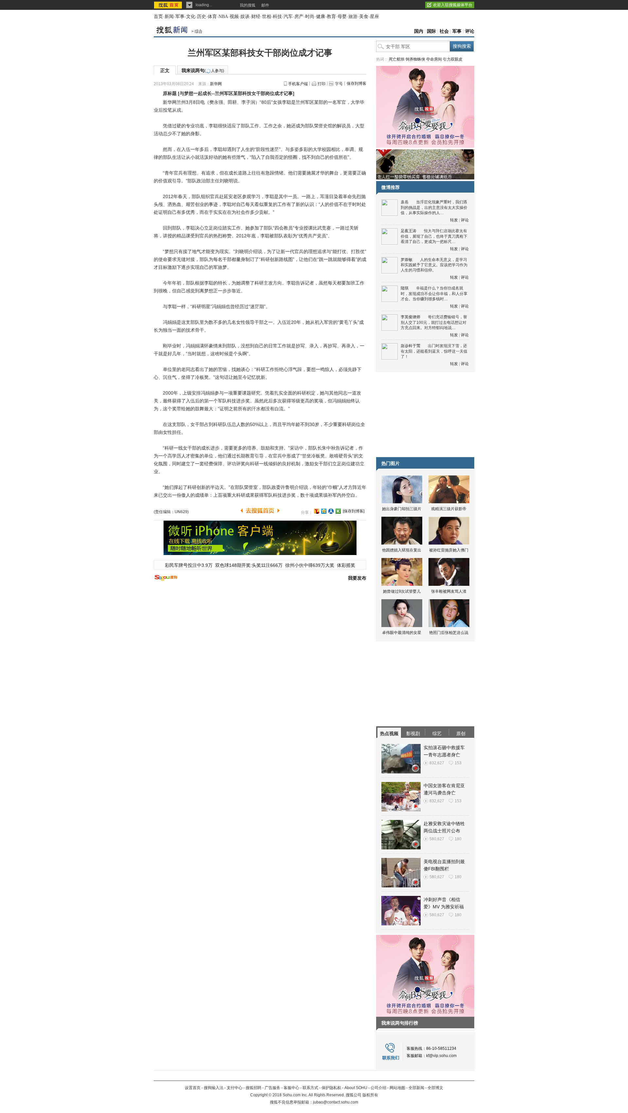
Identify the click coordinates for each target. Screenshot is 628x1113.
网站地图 (397, 1087)
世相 (266, 16)
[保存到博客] (353, 511)
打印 (321, 84)
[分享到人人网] (331, 511)
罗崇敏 (406, 259)
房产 (299, 16)
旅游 (353, 16)
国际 (431, 31)
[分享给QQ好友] (323, 511)
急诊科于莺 (410, 345)
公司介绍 (378, 1087)
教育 (331, 16)
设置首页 (193, 1087)
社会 (444, 31)
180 (458, 839)
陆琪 (405, 288)
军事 (179, 16)
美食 (363, 16)
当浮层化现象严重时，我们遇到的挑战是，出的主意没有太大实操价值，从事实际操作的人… (434, 207)
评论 (469, 31)
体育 (212, 16)
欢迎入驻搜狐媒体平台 (452, 5)
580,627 (436, 839)
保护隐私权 (331, 1087)
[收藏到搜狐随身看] (338, 511)
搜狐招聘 (253, 1087)
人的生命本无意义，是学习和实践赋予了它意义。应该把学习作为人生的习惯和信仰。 (434, 265)
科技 (277, 16)
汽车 (288, 16)
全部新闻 (416, 1087)
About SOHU (355, 1087)
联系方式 (310, 1087)
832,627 (436, 763)
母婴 (342, 16)
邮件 (265, 5)
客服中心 (291, 1087)
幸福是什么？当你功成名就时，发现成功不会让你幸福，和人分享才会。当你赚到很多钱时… (434, 293)
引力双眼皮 (452, 59)
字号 (339, 84)
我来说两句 (203, 70)
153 (458, 763)
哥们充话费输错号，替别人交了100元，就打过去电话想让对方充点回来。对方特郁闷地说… (434, 322)
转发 (454, 220)
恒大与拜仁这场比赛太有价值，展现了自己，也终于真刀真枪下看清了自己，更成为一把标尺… (434, 236)
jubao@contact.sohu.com (335, 1102)
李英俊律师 (410, 317)
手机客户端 (298, 84)
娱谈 (245, 16)
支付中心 (234, 1087)
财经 (255, 16)
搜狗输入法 (213, 1087)
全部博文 (435, 1087)
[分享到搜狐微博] (316, 511)
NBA (223, 16)
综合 (198, 31)
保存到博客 (356, 83)
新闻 (169, 16)
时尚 (309, 16)
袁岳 (405, 202)
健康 (320, 16)
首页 (158, 16)
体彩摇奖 (346, 565)
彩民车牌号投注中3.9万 (189, 565)
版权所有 (370, 1095)
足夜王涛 (408, 231)
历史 (201, 16)
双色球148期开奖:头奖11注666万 (249, 565)
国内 (418, 31)
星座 (374, 16)
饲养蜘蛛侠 (415, 59)
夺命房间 (434, 59)
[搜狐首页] (168, 5)
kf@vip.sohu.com (441, 1055)
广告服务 (272, 1087)
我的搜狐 (247, 5)
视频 (234, 16)
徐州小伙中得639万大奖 (309, 565)
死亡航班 (397, 59)
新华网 (216, 84)
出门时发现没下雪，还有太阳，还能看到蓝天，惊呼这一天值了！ (434, 351)
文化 (190, 16)
